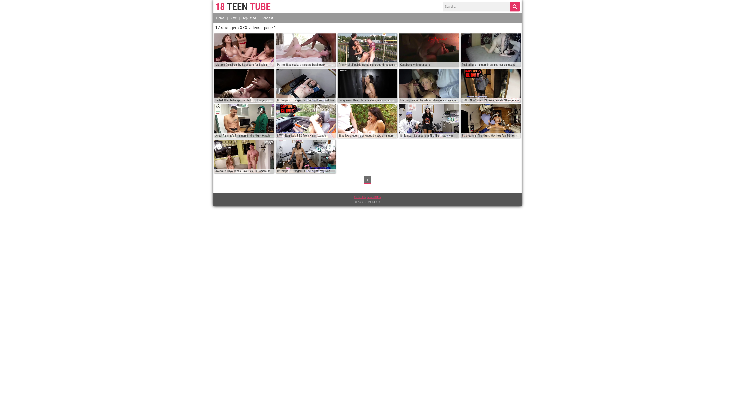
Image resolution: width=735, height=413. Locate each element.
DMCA (377, 197)
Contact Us (360, 197)
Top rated (249, 18)
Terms (370, 197)
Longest (267, 18)
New (233, 18)
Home (220, 18)
